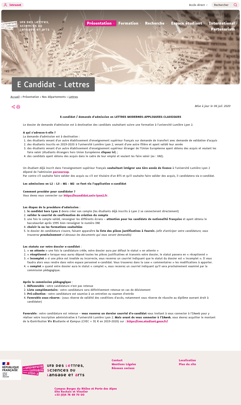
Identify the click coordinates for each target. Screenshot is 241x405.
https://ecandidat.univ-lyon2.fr (86, 195)
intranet (15, 5)
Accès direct (197, 5)
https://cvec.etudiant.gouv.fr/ (147, 321)
